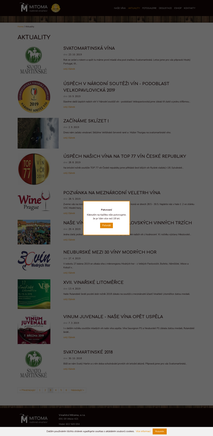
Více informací (143, 431)
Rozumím (159, 431)
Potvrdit (106, 225)
